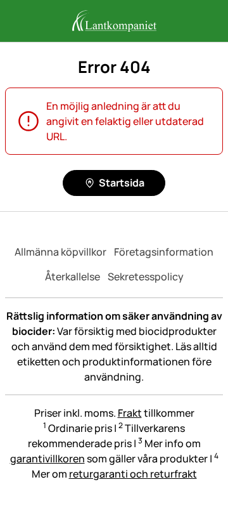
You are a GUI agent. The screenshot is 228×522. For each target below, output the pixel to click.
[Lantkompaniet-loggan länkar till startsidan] (114, 21)
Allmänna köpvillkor (60, 252)
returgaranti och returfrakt (133, 474)
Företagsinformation (163, 252)
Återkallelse (72, 277)
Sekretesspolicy (146, 277)
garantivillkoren (47, 459)
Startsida (121, 183)
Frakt (130, 413)
